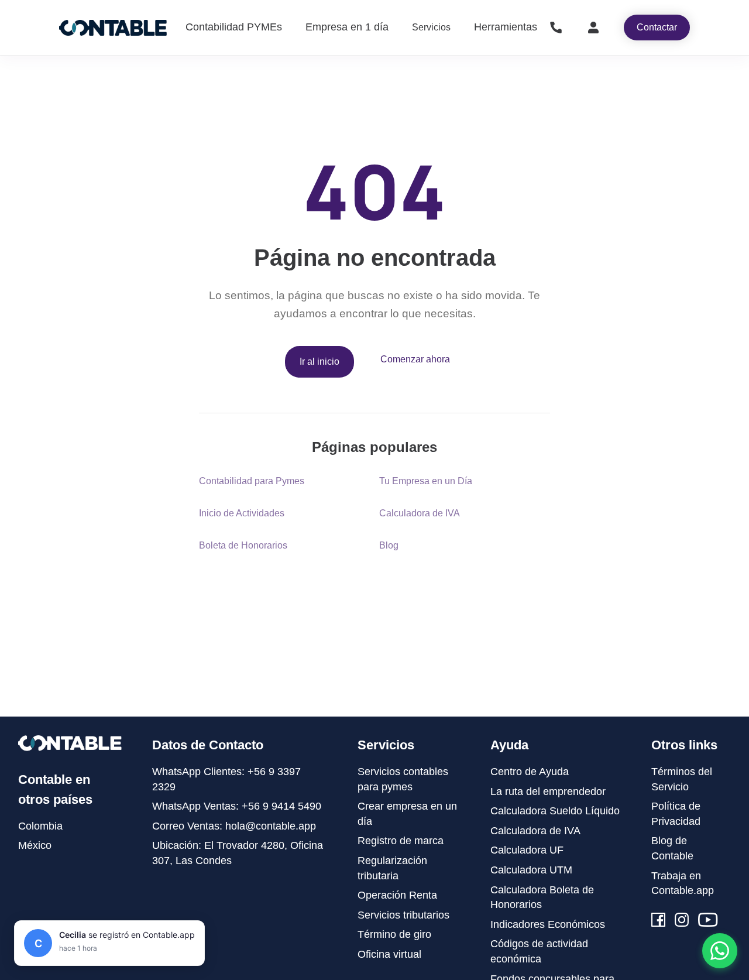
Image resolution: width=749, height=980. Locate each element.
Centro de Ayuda (529, 771)
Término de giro (394, 934)
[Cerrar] (194, 931)
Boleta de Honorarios (243, 545)
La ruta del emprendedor (548, 791)
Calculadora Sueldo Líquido (555, 811)
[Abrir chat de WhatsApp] (719, 950)
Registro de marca (401, 841)
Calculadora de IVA (419, 513)
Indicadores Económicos (547, 924)
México (34, 845)
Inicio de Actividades (241, 513)
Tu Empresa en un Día (425, 481)
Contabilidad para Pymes (251, 481)
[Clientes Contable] (593, 27)
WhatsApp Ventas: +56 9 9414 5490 (236, 806)
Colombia (40, 826)
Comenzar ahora (415, 359)
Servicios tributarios (403, 915)
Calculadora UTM (531, 870)
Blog (388, 545)
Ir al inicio (319, 361)
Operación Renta (397, 895)
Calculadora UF (527, 850)
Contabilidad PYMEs (233, 27)
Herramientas (505, 27)
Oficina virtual (389, 954)
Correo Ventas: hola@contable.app (234, 826)
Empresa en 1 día (347, 27)
